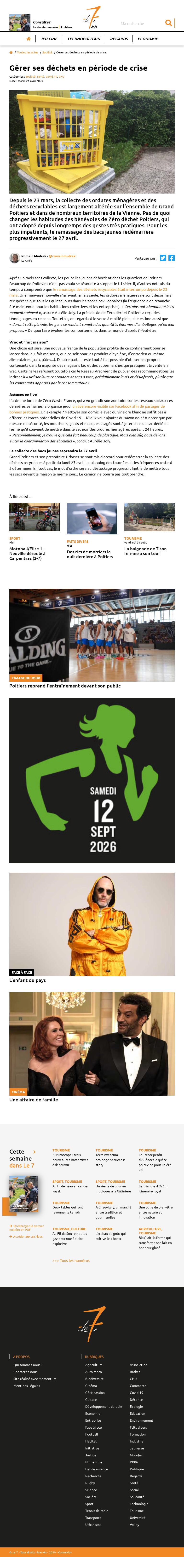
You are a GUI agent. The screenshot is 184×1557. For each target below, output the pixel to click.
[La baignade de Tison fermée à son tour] (149, 517)
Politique (137, 1469)
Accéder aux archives (28, 1236)
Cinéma (91, 1385)
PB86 (134, 1462)
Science (91, 1490)
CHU (61, 76)
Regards (119, 38)
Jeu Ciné (48, 38)
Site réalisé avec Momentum (34, 1378)
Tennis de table (96, 1510)
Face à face (93, 1427)
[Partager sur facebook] (170, 258)
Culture (91, 1399)
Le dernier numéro (45, 27)
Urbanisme (93, 1524)
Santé (40, 76)
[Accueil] (28, 38)
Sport (14, 538)
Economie (148, 38)
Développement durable (103, 1406)
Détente (136, 1399)
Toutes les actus (27, 52)
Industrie (137, 1441)
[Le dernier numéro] (21, 22)
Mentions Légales (26, 1385)
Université (138, 1517)
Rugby (90, 1483)
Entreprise (93, 1420)
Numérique (93, 1462)
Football (91, 1434)
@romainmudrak (62, 256)
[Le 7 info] (92, 17)
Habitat (91, 1441)
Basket (135, 1371)
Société (47, 52)
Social (134, 1490)
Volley (134, 1524)
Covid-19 (51, 76)
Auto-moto (93, 1371)
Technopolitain (83, 38)
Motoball (137, 1455)
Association (138, 1364)
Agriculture (94, 1364)
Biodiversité (94, 1378)
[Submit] (169, 23)
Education (137, 1413)
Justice (90, 1455)
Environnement (141, 1420)
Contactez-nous (25, 1371)
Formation (138, 1434)
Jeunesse (137, 1448)
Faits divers (77, 541)
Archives (66, 27)
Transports (93, 1517)
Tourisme (133, 538)
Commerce (138, 1385)
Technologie (139, 1503)
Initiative (92, 1448)
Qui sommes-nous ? (27, 1364)
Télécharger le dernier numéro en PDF (26, 1227)
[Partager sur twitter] (161, 258)
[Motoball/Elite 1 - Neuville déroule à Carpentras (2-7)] (34, 517)
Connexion (65, 1552)
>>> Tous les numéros (71, 1260)
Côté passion (95, 1392)
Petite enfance (96, 1469)
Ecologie (136, 1406)
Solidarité (137, 1496)
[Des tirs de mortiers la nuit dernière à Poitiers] (92, 518)
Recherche (93, 1476)
